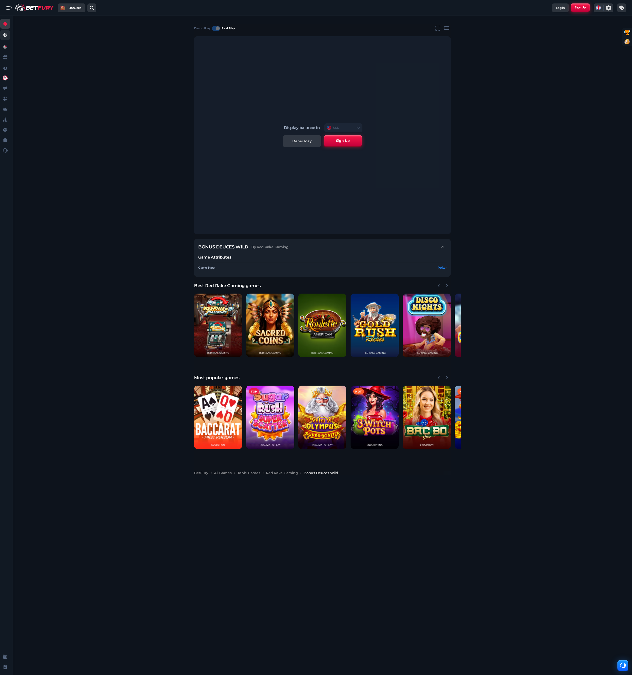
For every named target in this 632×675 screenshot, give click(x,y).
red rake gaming (282, 473)
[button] (218, 325)
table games (248, 473)
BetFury (201, 473)
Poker (442, 267)
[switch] (216, 28)
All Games (222, 473)
